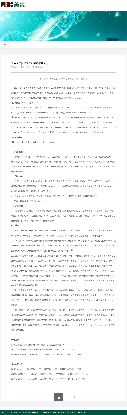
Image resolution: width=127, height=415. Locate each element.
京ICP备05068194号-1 (58, 412)
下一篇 (73, 397)
